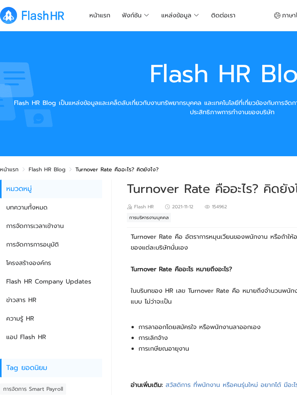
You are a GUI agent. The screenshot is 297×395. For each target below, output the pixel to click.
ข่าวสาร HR (21, 300)
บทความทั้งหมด (27, 207)
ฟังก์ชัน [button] (132, 15)
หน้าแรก (99, 15)
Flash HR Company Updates (48, 281)
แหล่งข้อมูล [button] (176, 15)
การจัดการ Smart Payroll (33, 389)
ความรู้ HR (20, 318)
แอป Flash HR (26, 337)
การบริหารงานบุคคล (149, 217)
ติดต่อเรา (223, 15)
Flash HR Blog (47, 169)
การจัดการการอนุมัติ (32, 244)
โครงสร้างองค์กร (28, 263)
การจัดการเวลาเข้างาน (35, 226)
